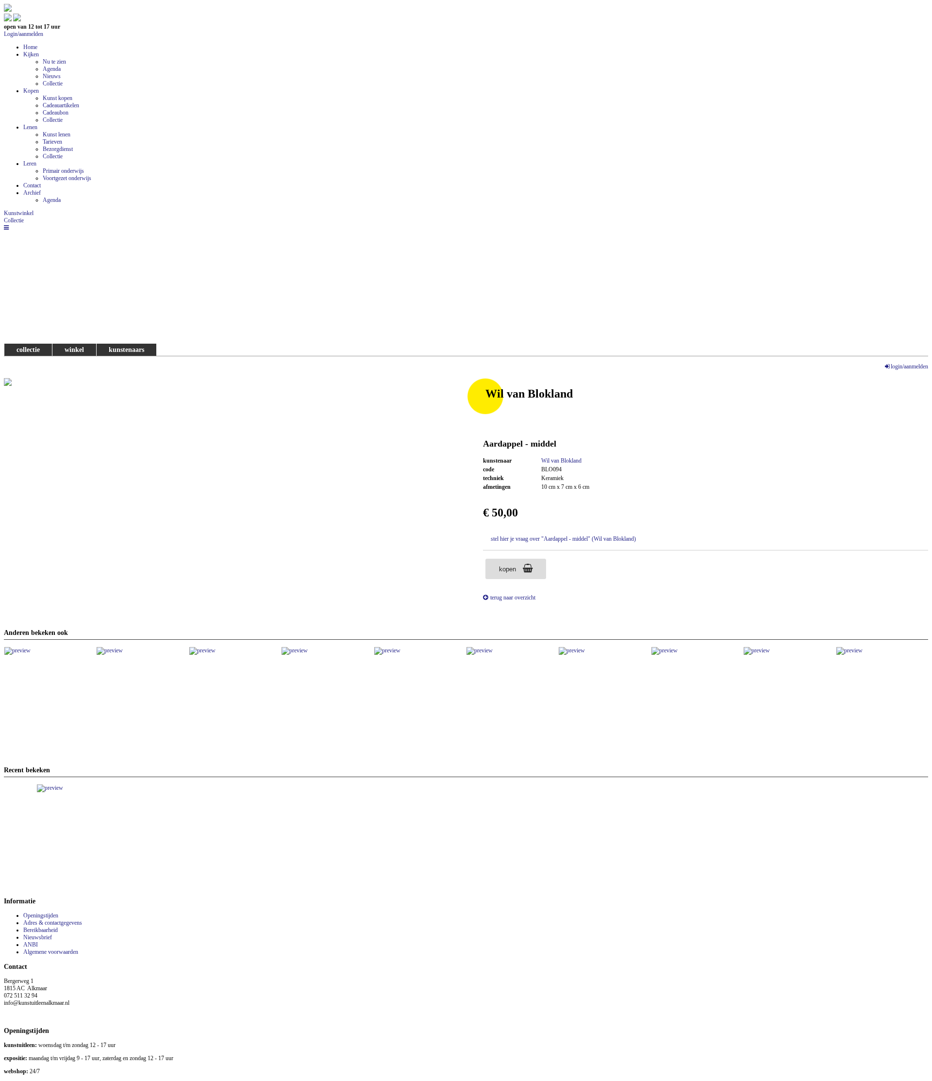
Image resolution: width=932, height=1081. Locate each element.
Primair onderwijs (63, 170)
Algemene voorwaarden (50, 951)
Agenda (52, 69)
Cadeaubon (55, 112)
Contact (32, 185)
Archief (32, 192)
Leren (29, 163)
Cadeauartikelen (61, 105)
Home (30, 47)
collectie (28, 349)
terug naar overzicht (512, 597)
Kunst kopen (57, 98)
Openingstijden (40, 915)
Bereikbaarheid (40, 930)
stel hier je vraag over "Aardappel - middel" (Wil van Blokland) (563, 538)
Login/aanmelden (23, 34)
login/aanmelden (909, 366)
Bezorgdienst (58, 149)
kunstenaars (126, 349)
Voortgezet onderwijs (67, 178)
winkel (74, 349)
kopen (508, 569)
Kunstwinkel (18, 213)
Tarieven (52, 141)
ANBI (30, 944)
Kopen (31, 90)
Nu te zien (54, 61)
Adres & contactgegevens (52, 922)
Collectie (53, 83)
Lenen (30, 127)
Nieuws (52, 76)
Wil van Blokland (561, 460)
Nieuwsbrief (37, 937)
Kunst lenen (56, 134)
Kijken (31, 54)
